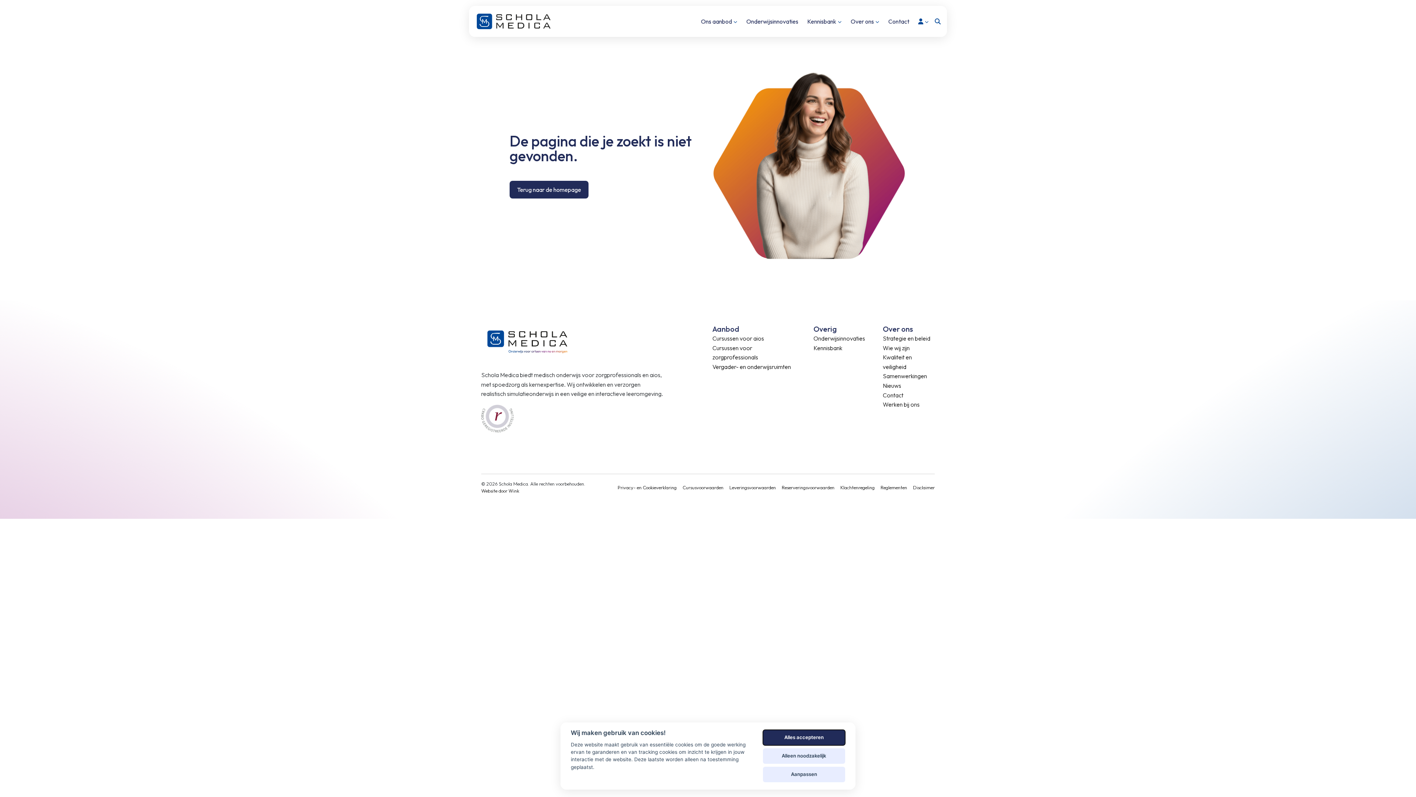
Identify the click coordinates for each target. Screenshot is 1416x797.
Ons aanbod (716, 21)
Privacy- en (630, 487)
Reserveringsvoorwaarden (808, 487)
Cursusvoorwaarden (703, 487)
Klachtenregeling (857, 487)
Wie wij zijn (896, 348)
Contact (898, 21)
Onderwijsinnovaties (772, 21)
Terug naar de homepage (549, 189)
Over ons (862, 21)
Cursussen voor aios (738, 338)
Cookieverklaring (660, 487)
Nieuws (892, 385)
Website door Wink (500, 491)
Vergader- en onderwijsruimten (751, 366)
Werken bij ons (901, 404)
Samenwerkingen (905, 376)
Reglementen (894, 487)
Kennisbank (821, 21)
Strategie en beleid (906, 338)
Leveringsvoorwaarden (752, 487)
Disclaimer (924, 487)
